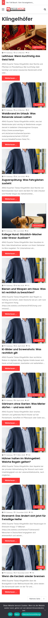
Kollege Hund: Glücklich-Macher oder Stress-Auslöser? (22, 236)
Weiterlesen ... (11, 78)
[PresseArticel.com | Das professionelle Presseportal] (16, 9)
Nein (17, 614)
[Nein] (45, 610)
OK (10, 614)
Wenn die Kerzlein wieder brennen (23, 576)
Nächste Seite (34, 599)
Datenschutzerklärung (31, 614)
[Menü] (3, 10)
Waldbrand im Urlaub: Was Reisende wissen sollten (19, 115)
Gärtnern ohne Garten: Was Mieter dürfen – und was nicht (23, 405)
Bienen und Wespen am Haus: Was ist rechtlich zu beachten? (24, 290)
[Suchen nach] (45, 10)
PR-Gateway (8, 53)
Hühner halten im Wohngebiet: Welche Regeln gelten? (21, 460)
